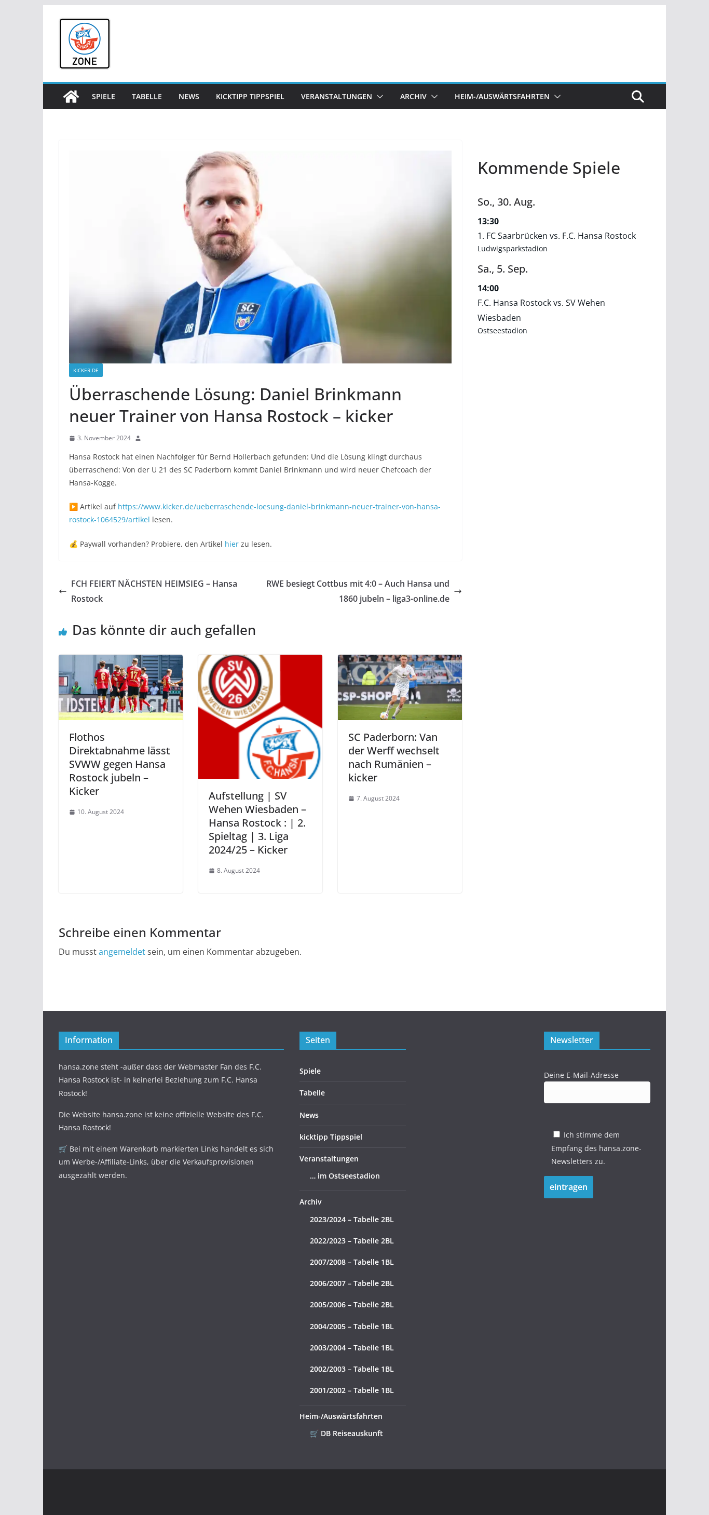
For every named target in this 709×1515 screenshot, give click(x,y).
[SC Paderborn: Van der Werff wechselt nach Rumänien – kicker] (400, 662)
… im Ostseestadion (345, 1176)
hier (232, 544)
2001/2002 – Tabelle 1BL (352, 1390)
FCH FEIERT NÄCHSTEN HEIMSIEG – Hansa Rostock (154, 591)
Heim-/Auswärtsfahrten (502, 96)
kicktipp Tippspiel (250, 96)
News (189, 96)
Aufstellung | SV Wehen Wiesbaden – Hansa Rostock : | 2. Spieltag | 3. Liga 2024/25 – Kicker (257, 823)
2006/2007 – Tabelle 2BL (352, 1283)
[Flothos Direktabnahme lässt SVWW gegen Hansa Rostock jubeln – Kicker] (121, 662)
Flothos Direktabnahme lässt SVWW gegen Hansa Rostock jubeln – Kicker (119, 764)
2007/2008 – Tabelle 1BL (352, 1262)
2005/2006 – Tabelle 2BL (352, 1304)
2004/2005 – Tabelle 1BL (352, 1326)
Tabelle (147, 96)
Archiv (413, 96)
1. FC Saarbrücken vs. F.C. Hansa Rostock (557, 235)
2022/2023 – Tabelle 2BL (352, 1241)
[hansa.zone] (71, 96)
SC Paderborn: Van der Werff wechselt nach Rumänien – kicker (394, 757)
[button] (378, 96)
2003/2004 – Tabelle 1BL (352, 1347)
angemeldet (122, 951)
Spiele (103, 96)
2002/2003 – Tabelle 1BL (352, 1369)
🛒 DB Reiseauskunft (346, 1433)
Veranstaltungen (336, 96)
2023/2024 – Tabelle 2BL (352, 1219)
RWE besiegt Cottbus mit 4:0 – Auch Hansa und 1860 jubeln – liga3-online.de (357, 591)
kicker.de (86, 370)
